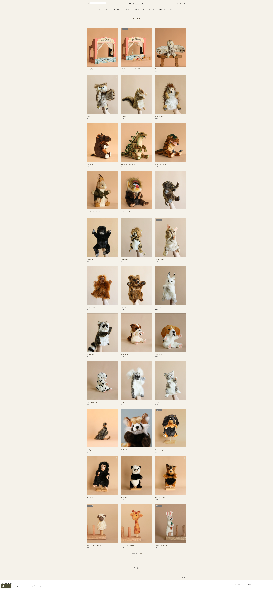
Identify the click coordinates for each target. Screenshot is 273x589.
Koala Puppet (124, 402)
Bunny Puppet (158, 307)
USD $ (182, 577)
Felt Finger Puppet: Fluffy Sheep (94, 545)
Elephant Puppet (159, 212)
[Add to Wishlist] (116, 29)
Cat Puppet (157, 402)
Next (141, 553)
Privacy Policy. (62, 586)
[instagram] (138, 568)
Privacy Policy (99, 577)
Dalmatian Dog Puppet (92, 402)
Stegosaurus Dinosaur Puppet (128, 164)
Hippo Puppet (90, 164)
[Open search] (89, 3)
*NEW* (108, 9)
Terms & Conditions (91, 577)
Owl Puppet (89, 116)
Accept (249, 584)
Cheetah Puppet (125, 259)
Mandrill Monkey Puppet (126, 212)
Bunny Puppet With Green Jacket (94, 212)
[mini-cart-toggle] (184, 3)
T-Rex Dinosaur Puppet (160, 164)
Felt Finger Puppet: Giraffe (127, 545)
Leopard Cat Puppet (160, 259)
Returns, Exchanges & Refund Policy (110, 577)
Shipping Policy (122, 577)
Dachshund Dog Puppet (160, 450)
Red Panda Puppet (125, 450)
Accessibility (129, 577)
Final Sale (151, 9)
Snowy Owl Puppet (159, 69)
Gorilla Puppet (90, 259)
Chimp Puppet (90, 497)
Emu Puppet (89, 450)
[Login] (177, 3)
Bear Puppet (124, 307)
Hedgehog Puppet (159, 116)
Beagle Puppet (158, 354)
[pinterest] (135, 568)
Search (104, 3)
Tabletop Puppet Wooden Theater (95, 69)
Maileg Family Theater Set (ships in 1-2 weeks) (132, 69)
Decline (263, 584)
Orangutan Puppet (91, 307)
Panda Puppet (124, 497)
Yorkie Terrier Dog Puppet (161, 497)
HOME (100, 9)
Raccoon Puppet (90, 354)
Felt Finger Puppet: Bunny (161, 545)
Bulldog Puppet (124, 354)
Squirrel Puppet (124, 116)
